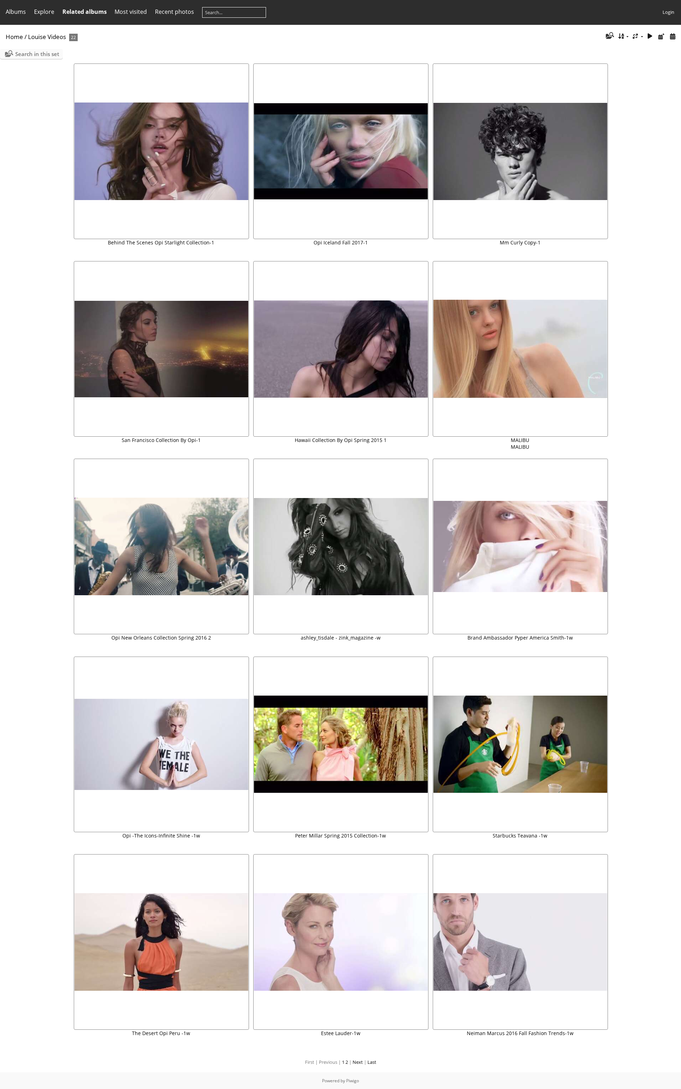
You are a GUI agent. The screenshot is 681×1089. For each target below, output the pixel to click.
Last (371, 1062)
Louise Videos (47, 37)
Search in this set (37, 53)
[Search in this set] (609, 36)
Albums (16, 12)
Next (358, 1062)
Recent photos (174, 12)
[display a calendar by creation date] (672, 36)
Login (668, 12)
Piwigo (352, 1081)
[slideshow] (650, 36)
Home (14, 37)
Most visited (131, 12)
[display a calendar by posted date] (661, 36)
